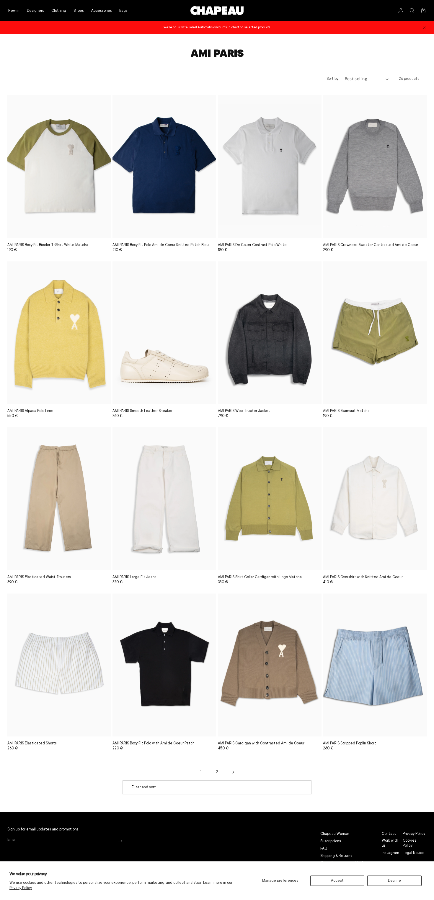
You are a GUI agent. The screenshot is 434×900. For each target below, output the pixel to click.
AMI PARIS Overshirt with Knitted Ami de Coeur (363, 577)
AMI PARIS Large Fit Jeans (134, 577)
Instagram (390, 853)
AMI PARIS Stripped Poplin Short (349, 743)
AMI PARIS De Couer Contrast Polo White (252, 245)
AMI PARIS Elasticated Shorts (32, 743)
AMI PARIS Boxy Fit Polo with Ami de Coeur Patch (153, 743)
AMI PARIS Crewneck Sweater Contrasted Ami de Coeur (370, 245)
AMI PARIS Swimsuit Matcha (346, 411)
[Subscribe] (120, 841)
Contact (389, 834)
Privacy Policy (414, 834)
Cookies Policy (409, 843)
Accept (337, 880)
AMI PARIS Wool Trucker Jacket (244, 411)
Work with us (390, 843)
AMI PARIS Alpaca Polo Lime (30, 411)
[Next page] (232, 772)
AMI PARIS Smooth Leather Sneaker (142, 411)
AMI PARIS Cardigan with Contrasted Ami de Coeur (261, 743)
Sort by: (333, 79)
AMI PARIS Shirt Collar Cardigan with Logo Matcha (260, 577)
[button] (58, 11)
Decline (394, 880)
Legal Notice (414, 853)
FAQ (323, 848)
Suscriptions (330, 841)
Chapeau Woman (334, 834)
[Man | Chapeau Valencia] (217, 10)
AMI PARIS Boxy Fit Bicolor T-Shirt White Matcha (47, 245)
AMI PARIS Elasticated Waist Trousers (39, 577)
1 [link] (201, 772)
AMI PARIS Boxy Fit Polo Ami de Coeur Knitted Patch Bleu (160, 245)
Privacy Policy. (20, 888)
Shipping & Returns (336, 856)
